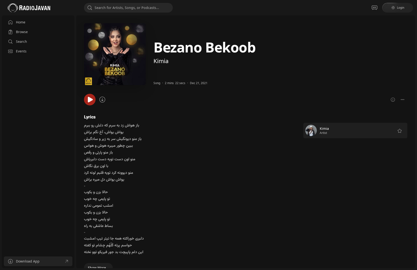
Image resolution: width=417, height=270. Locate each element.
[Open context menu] (402, 99)
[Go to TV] (374, 8)
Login (400, 8)
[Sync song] (102, 99)
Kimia (160, 61)
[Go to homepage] (29, 7)
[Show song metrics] (393, 99)
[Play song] (90, 99)
